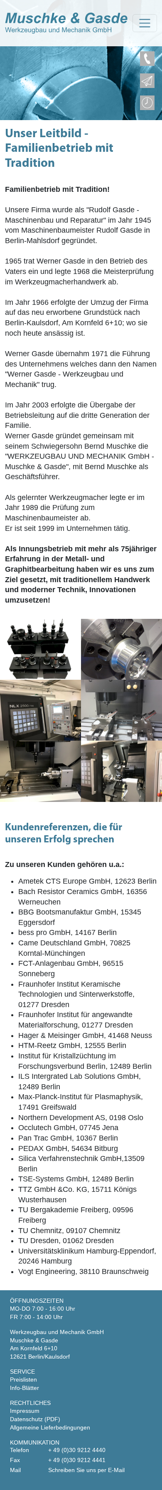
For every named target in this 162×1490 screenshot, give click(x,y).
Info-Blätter (24, 1387)
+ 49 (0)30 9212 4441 (77, 1460)
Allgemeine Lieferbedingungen (50, 1427)
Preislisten (23, 1379)
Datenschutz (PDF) (35, 1419)
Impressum (24, 1410)
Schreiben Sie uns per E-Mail (86, 1470)
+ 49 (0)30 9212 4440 (77, 1450)
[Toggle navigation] (145, 23)
